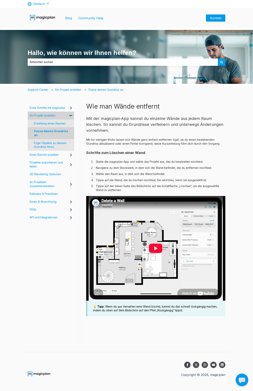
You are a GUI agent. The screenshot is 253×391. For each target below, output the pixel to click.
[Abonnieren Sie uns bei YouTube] (213, 365)
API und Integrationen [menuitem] (44, 217)
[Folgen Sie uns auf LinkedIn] (222, 365)
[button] (71, 108)
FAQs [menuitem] (33, 209)
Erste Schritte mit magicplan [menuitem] (47, 107)
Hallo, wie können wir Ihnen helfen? (82, 52)
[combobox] (123, 62)
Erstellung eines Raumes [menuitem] (50, 123)
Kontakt (215, 18)
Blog (68, 18)
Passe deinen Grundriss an (106, 89)
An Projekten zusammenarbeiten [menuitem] (42, 184)
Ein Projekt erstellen (68, 89)
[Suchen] (221, 62)
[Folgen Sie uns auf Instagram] (205, 365)
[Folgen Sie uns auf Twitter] (196, 365)
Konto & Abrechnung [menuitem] (43, 201)
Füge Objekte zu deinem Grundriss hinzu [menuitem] (50, 145)
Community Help (90, 18)
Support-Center (38, 89)
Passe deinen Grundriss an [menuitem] (51, 133)
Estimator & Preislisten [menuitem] (44, 193)
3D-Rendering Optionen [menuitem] (45, 174)
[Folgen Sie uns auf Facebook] (187, 365)
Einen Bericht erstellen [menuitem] (44, 154)
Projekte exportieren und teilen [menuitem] (46, 164)
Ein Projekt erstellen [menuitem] (43, 115)
